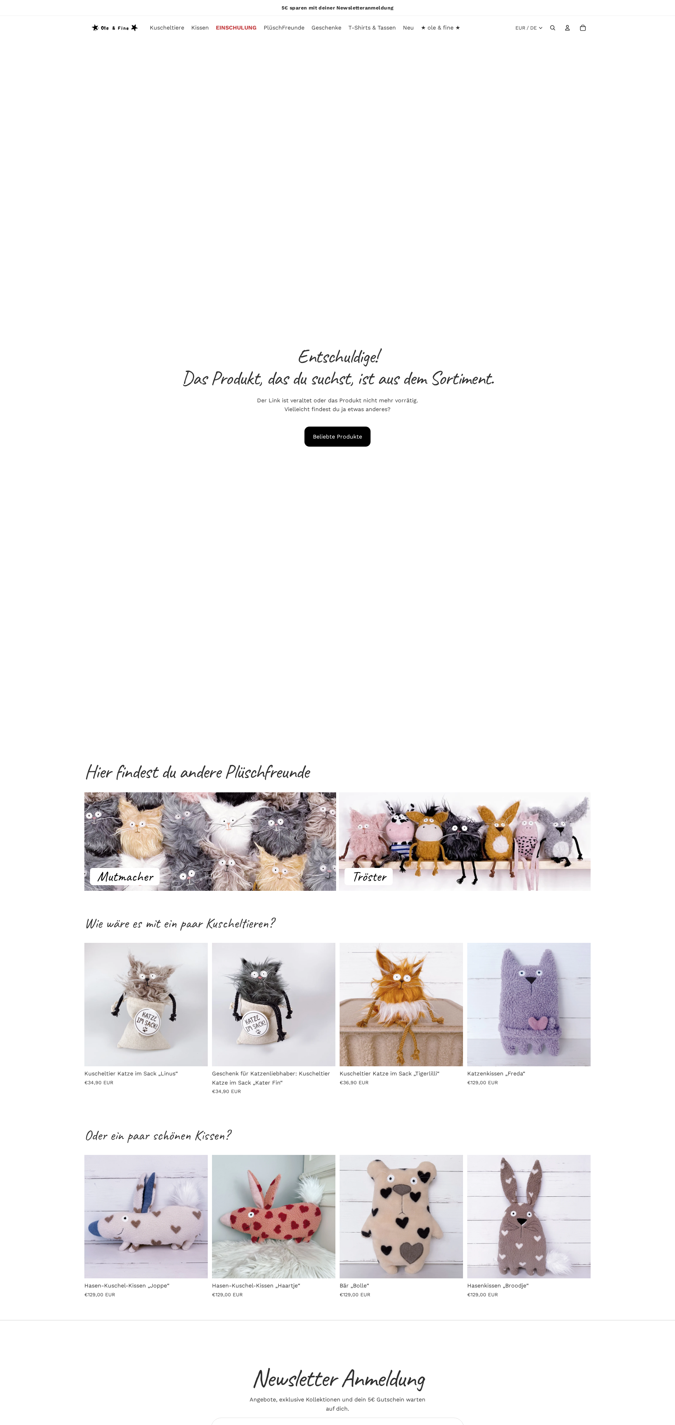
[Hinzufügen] (197, 1055)
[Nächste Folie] (197, 1004)
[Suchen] (552, 28)
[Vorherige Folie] (94, 1004)
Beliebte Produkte (337, 436)
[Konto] (567, 28)
